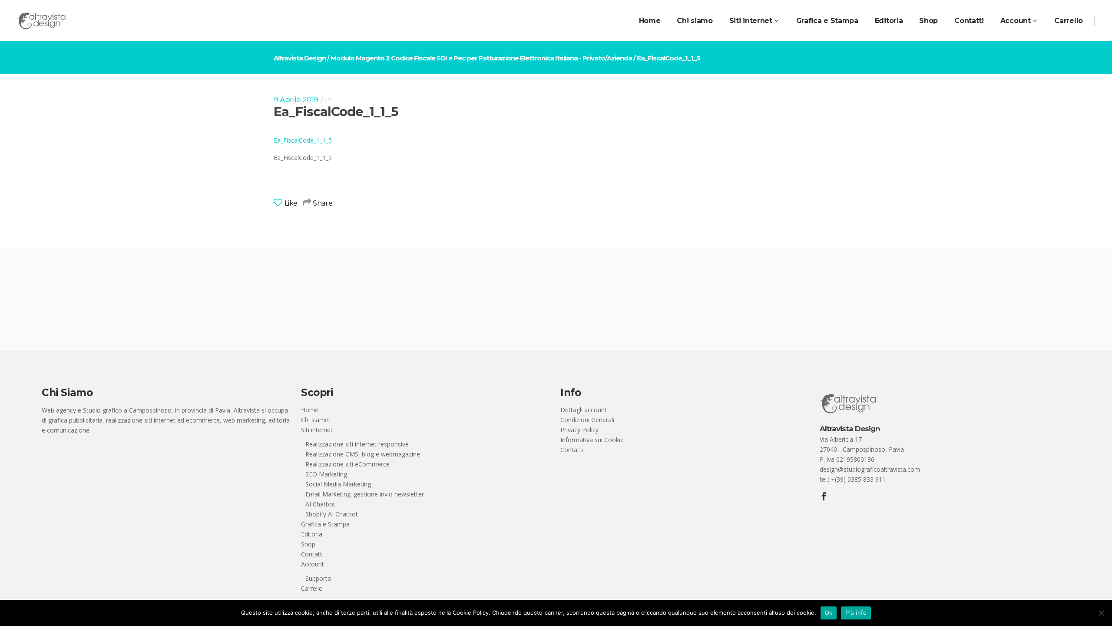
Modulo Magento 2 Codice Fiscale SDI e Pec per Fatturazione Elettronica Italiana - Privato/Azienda (481, 58)
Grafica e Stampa (325, 524)
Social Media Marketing (338, 484)
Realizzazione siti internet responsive (357, 444)
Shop (308, 544)
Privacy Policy (579, 430)
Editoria (311, 534)
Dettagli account (583, 410)
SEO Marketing (326, 474)
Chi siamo (315, 420)
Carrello (312, 588)
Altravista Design (300, 58)
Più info (856, 612)
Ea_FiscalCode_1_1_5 (303, 140)
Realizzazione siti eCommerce (347, 464)
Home (309, 410)
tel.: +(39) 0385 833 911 (853, 479)
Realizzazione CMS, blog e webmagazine (362, 454)
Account (312, 564)
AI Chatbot (320, 504)
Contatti (312, 554)
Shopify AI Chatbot (331, 514)
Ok (829, 612)
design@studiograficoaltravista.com (870, 469)
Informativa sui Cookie (592, 440)
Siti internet (317, 430)
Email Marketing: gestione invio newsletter (364, 494)
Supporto (318, 578)
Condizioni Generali (587, 420)
